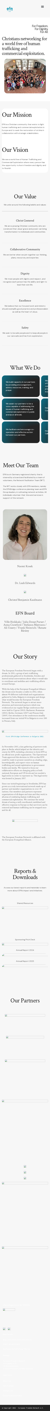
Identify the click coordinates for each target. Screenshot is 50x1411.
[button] (42, 6)
